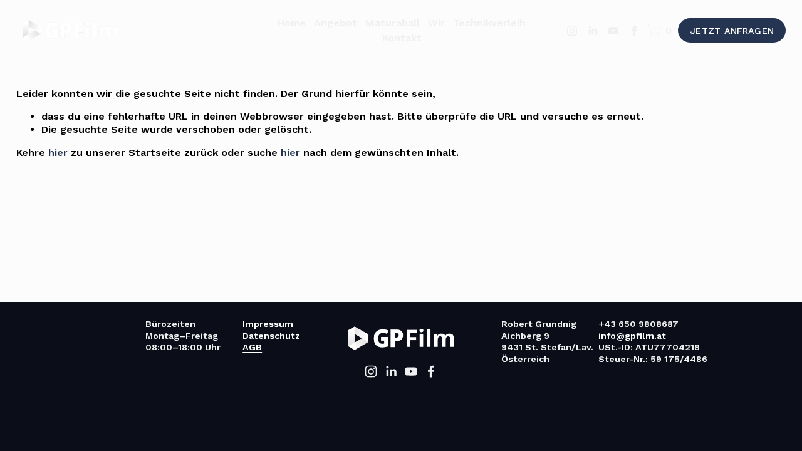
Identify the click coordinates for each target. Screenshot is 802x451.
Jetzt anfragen (732, 31)
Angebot (335, 23)
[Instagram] (572, 30)
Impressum (267, 324)
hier (58, 152)
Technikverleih (489, 23)
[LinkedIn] (592, 30)
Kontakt (402, 38)
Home (292, 23)
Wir (436, 23)
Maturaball (392, 23)
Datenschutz (271, 336)
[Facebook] (634, 30)
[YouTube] (613, 30)
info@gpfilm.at (632, 336)
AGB (252, 347)
